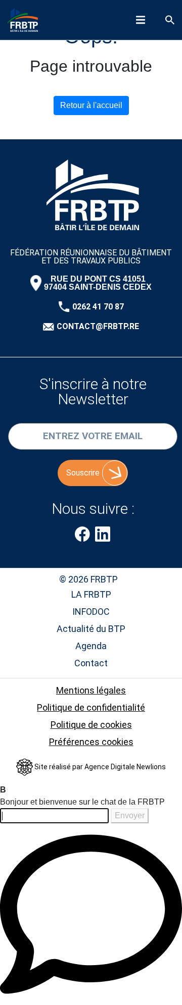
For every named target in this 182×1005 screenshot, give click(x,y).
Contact (91, 663)
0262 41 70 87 (98, 307)
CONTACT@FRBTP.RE (98, 327)
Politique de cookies (91, 724)
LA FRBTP (91, 594)
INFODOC (91, 611)
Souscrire (83, 473)
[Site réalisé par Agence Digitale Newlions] (25, 767)
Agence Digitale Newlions (125, 767)
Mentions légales (91, 690)
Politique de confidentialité (91, 707)
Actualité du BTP (91, 628)
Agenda (91, 646)
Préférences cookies (91, 741)
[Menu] (140, 20)
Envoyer (130, 815)
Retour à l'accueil (91, 105)
